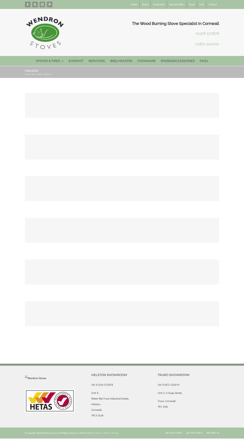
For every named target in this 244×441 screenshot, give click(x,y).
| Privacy (114, 433)
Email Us (214, 432)
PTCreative (96, 433)
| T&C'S (105, 433)
